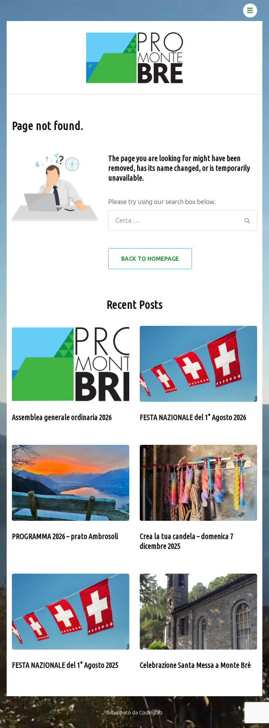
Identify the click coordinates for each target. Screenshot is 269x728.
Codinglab (151, 712)
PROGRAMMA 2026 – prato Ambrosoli (65, 536)
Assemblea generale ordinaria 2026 (62, 417)
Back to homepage (150, 258)
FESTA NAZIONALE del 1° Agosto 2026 (193, 417)
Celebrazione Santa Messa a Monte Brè (195, 664)
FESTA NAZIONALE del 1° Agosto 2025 (65, 664)
